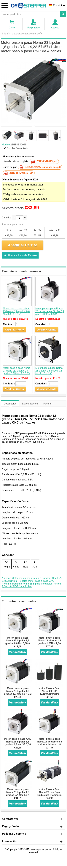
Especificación (30, 403)
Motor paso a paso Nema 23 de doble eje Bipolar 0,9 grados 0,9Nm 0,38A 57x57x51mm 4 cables (49, 312)
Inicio (5, 33)
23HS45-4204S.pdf (46, 161)
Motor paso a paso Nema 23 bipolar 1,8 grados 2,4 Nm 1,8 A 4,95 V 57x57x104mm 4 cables (18, 795)
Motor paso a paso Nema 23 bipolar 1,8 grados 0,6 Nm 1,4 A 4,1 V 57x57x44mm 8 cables (49, 372)
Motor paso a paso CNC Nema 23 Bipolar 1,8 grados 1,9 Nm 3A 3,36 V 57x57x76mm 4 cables (17, 743)
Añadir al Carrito (14, 329)
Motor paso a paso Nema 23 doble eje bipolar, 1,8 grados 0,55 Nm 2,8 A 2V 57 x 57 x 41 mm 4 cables (17, 372)
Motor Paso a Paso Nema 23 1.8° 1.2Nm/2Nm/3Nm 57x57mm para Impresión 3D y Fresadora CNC (49, 695)
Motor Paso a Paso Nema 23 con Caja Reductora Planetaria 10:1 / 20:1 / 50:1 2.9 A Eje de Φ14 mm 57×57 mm (49, 796)
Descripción (10, 403)
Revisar (47, 403)
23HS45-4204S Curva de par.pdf (43, 167)
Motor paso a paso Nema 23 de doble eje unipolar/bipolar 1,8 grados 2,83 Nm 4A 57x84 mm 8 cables (49, 744)
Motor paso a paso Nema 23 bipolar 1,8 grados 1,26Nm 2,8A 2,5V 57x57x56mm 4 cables (49, 643)
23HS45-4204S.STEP (21, 172)
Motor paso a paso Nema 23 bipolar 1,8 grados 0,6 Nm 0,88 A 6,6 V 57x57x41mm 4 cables (16, 312)
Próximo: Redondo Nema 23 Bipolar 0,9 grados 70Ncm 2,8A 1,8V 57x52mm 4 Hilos (31, 585)
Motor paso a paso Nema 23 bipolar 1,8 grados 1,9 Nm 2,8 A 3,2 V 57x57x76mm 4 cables (17, 692)
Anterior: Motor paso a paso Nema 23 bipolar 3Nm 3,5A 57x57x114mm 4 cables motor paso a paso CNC (32, 579)
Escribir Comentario (17, 148)
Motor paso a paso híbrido (26, 33)
